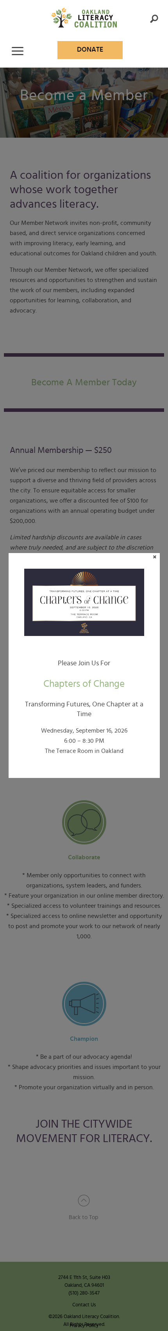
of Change (84, 684)
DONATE (90, 49)
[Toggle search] (154, 18)
